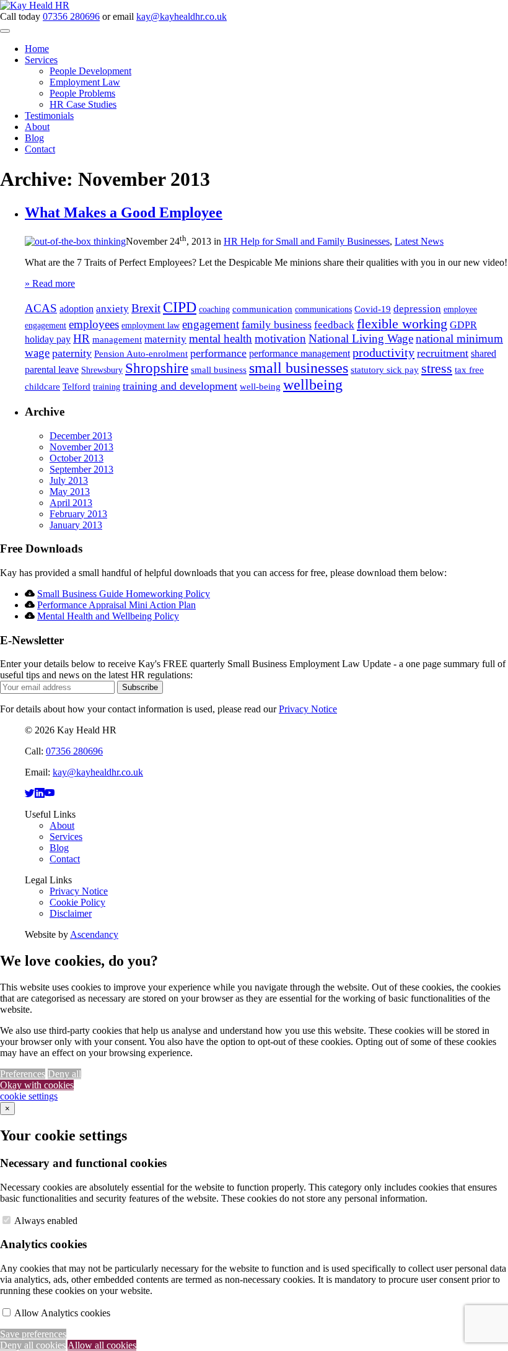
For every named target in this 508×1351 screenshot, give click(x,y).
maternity (165, 339)
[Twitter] (30, 793)
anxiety (112, 309)
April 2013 (71, 502)
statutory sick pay (385, 370)
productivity (383, 352)
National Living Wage (361, 338)
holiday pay (48, 339)
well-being (260, 386)
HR (81, 339)
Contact (40, 149)
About (37, 126)
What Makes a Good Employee (123, 212)
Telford (76, 386)
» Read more (50, 283)
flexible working (402, 323)
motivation (280, 338)
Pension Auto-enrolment (141, 354)
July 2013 (69, 480)
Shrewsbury (102, 370)
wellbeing (313, 385)
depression (417, 309)
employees (94, 324)
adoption (76, 309)
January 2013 (76, 525)
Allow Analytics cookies (62, 1313)
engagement (210, 324)
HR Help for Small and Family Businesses (307, 241)
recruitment (442, 353)
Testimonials (49, 115)
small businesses (298, 368)
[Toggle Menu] (5, 31)
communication (262, 309)
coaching (214, 309)
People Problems (82, 93)
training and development (180, 386)
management (117, 339)
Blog (34, 138)
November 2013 (81, 447)
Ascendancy (94, 934)
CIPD (179, 307)
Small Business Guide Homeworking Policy (123, 593)
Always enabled (45, 1220)
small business (219, 370)
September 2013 (81, 469)
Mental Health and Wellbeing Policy (108, 616)
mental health (220, 338)
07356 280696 (71, 16)
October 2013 (76, 458)
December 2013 (81, 436)
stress (436, 368)
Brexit (145, 308)
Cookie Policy (77, 902)
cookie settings (29, 1096)
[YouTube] (50, 793)
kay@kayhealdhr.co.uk (181, 16)
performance (218, 353)
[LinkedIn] (40, 793)
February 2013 (78, 514)
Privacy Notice (308, 709)
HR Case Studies (83, 104)
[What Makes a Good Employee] (75, 241)
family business (277, 324)
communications (323, 309)
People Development (90, 71)
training (106, 386)
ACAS (41, 308)
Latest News (419, 241)
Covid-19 (372, 309)
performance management (299, 353)
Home (37, 48)
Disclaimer (71, 913)
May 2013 (70, 491)
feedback (334, 325)
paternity (72, 353)
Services (41, 60)
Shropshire (156, 368)
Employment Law (85, 82)
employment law (150, 325)
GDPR (463, 325)
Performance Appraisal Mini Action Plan (116, 605)
